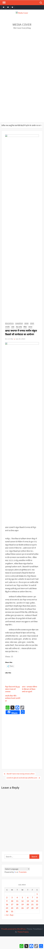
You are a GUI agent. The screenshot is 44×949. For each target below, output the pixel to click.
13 (28, 901)
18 (17, 904)
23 (7, 908)
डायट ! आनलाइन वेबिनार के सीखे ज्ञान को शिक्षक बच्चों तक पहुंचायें (29, 689)
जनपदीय (7, 327)
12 (22, 901)
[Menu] (3, 2)
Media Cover (22, 24)
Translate (23, 872)
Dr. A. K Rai (9, 339)
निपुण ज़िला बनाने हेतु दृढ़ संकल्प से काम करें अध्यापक (12, 689)
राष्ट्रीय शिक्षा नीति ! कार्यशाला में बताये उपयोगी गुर (12, 698)
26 (22, 908)
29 (37, 908)
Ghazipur (19, 323)
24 (12, 908)
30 (7, 911)
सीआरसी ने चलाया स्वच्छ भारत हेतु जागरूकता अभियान (20, 774)
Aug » (12, 915)
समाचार (30, 327)
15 (37, 901)
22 (37, 904)
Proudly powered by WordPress (13, 929)
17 (12, 904)
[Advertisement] (22, 55)
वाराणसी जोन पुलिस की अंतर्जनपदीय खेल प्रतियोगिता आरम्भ (22, 778)
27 (28, 908)
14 (32, 901)
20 (28, 904)
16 (7, 904)
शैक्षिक (25, 327)
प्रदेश (12, 327)
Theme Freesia (22, 932)
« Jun (7, 915)
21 (32, 904)
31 (12, 911)
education (9, 323)
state (32, 323)
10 (12, 901)
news (26, 323)
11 (17, 901)
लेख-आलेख (19, 327)
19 (22, 904)
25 (17, 908)
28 (32, 908)
